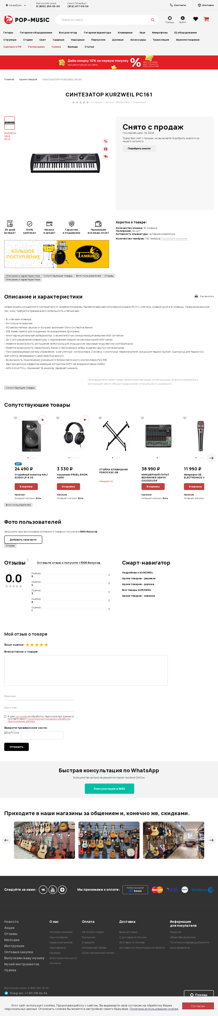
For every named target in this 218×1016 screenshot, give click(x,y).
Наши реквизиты (180, 947)
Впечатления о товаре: (21, 651)
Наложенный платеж (94, 947)
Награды (55, 952)
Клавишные (125, 32)
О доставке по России (132, 937)
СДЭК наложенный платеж (98, 952)
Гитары (8, 32)
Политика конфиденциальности (189, 942)
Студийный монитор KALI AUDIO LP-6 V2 (31, 476)
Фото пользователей (88, 275)
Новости (11, 922)
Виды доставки (128, 932)
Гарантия (175, 932)
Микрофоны (160, 32)
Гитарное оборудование (36, 32)
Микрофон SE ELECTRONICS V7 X (196, 476)
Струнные (9, 39)
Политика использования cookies (154, 1009)
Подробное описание (174, 238)
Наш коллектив (59, 937)
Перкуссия (98, 39)
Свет (42, 39)
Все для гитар (68, 32)
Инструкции (14, 946)
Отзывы (109, 275)
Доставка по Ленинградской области (142, 947)
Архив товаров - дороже (138, 584)
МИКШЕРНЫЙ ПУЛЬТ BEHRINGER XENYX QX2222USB (155, 477)
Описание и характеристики (23, 275)
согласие (21, 716)
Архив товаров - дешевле (139, 578)
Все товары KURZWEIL (136, 590)
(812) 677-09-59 (77, 6)
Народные (77, 39)
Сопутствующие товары (58, 275)
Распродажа (36, 46)
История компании (61, 932)
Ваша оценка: (14, 644)
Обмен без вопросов (183, 937)
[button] (211, 458)
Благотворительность (63, 958)
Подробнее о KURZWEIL (137, 572)
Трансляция (161, 39)
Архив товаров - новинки (138, 595)
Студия (28, 39)
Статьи (89, 46)
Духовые (117, 39)
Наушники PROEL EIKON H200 (72, 476)
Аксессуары (138, 39)
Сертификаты (58, 947)
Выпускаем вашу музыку (24, 958)
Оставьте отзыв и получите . (69, 563)
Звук (142, 32)
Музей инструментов (21, 964)
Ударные (58, 39)
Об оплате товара (93, 932)
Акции (9, 928)
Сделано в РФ (12, 46)
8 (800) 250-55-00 (48, 6)
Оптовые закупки (18, 952)
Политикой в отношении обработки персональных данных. (39, 720)
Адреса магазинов (61, 942)
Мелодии (11, 940)
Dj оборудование (185, 32)
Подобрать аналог (139, 148)
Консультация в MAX (109, 789)
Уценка (56, 46)
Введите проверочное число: (26, 727)
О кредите (88, 942)
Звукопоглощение (187, 39)
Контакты (55, 963)
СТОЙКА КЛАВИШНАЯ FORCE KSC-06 (113, 471)
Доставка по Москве (132, 942)
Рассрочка (88, 937)
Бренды (73, 46)
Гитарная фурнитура (97, 32)
